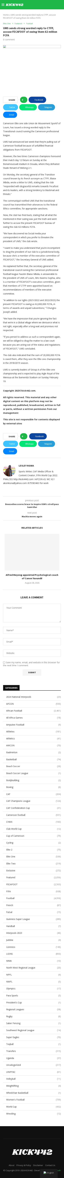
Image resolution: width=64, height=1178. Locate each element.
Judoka (33, 939)
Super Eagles (33, 1037)
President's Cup (33, 1002)
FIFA (33, 891)
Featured (33, 877)
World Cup (33, 1106)
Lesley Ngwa (26, 465)
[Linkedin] (40, 4)
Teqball (33, 1044)
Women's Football (33, 1099)
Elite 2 (33, 849)
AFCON (33, 703)
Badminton (33, 752)
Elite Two (33, 863)
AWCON (33, 745)
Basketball (33, 759)
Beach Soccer (33, 766)
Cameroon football (33, 814)
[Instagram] (36, 4)
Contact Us (50, 1165)
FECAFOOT (33, 884)
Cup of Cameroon (33, 835)
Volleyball (33, 1078)
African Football (33, 710)
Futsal (33, 912)
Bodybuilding (33, 780)
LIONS (33, 953)
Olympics (33, 988)
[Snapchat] (49, 4)
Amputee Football (33, 724)
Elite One (33, 856)
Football (33, 898)
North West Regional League (33, 967)
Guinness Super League (33, 919)
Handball (33, 926)
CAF (33, 794)
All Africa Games (33, 717)
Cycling (33, 842)
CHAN (33, 821)
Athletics (33, 738)
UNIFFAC (33, 1071)
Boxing (33, 787)
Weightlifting (33, 1085)
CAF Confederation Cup (33, 807)
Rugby (33, 1016)
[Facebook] (30, 4)
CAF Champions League (33, 800)
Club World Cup (33, 828)
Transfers (33, 1051)
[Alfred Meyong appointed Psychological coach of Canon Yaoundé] (32, 552)
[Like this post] (24, 100)
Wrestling (33, 1113)
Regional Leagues (33, 1009)
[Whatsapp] (53, 4)
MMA (33, 960)
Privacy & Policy (23, 1165)
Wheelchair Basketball (33, 1092)
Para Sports (33, 995)
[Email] (46, 4)
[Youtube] (43, 4)
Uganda (33, 1058)
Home (6, 14)
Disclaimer (38, 1165)
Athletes (33, 731)
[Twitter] (33, 4)
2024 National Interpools (33, 696)
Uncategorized (33, 1064)
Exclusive (33, 870)
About (11, 1165)
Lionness (33, 946)
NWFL (33, 981)
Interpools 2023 (33, 932)
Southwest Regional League (33, 1030)
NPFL (33, 974)
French (33, 905)
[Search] (60, 4)
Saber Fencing (33, 1023)
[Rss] (56, 4)
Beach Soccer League (33, 773)
